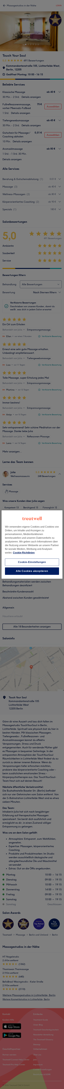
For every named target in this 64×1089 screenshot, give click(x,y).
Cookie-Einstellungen (32, 562)
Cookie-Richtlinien (24, 552)
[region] (32, 544)
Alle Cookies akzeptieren (32, 571)
